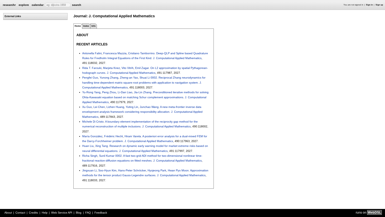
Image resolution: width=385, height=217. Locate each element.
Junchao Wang (149, 106)
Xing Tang (101, 145)
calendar (38, 4)
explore (24, 4)
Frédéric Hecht (113, 136)
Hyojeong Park (157, 170)
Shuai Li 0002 (148, 77)
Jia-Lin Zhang (142, 92)
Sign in (369, 5)
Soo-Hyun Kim (107, 170)
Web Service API (61, 212)
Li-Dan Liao (125, 92)
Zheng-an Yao (129, 77)
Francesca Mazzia (115, 53)
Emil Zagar (142, 68)
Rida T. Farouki (91, 68)
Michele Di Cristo (93, 121)
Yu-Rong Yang (91, 92)
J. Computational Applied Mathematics (177, 58)
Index (86, 26)
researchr (9, 4)
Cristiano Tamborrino (141, 53)
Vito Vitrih (128, 68)
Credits (33, 212)
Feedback (100, 212)
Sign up (379, 5)
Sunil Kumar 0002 (110, 155)
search (76, 4)
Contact (20, 212)
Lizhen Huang (115, 106)
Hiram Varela (133, 136)
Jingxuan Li (89, 170)
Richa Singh (89, 155)
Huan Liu (88, 145)
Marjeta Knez (111, 68)
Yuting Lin (132, 106)
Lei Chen (99, 106)
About (8, 212)
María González (92, 136)
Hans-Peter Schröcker (132, 170)
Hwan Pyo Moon (178, 170)
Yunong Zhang (109, 77)
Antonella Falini (92, 53)
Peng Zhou (109, 92)
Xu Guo (87, 106)
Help (45, 212)
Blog (78, 212)
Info (93, 26)
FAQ (88, 212)
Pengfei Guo (90, 77)
